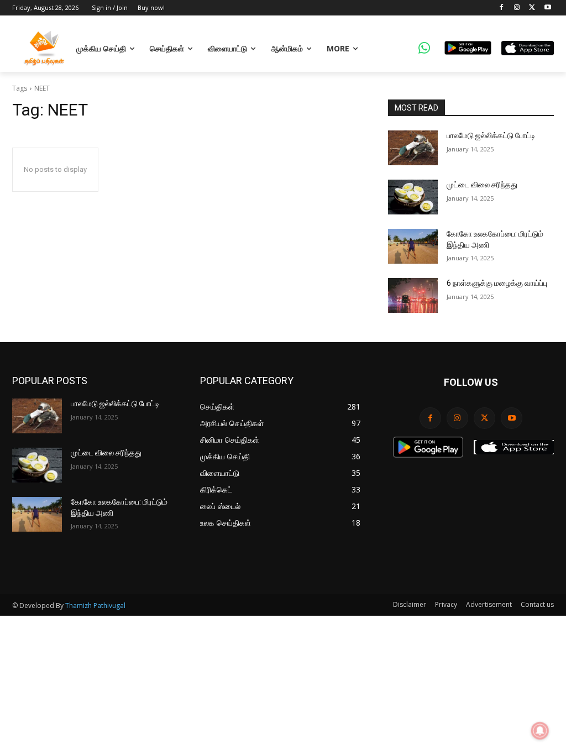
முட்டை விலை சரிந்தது (482, 184)
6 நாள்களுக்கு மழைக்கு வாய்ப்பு (497, 283)
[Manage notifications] (540, 731)
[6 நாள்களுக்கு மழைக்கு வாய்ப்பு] (413, 295)
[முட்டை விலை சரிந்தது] (413, 197)
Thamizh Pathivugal (95, 605)
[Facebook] (501, 8)
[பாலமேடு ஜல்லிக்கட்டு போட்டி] (413, 147)
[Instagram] (517, 8)
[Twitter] (532, 8)
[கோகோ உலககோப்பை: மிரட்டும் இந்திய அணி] (413, 246)
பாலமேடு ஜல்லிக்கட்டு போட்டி (491, 135)
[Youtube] (547, 8)
